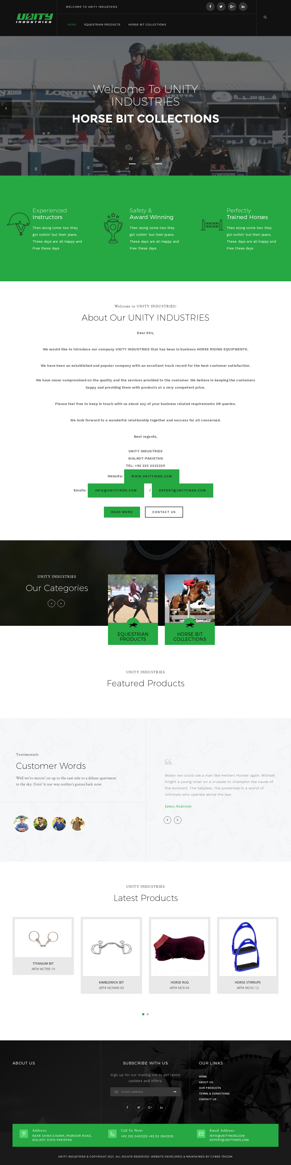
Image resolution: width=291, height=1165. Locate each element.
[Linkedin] (243, 6)
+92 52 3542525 (161, 1136)
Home (72, 24)
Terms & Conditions (214, 1093)
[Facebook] (210, 6)
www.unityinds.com (151, 476)
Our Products (210, 1088)
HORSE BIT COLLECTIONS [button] (147, 24)
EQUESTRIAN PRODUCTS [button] (102, 24)
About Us (206, 1082)
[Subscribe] (175, 1091)
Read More (122, 512)
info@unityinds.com (116, 490)
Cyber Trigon (222, 1156)
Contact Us (164, 512)
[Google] (232, 6)
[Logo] (34, 18)
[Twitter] (221, 6)
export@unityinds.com (182, 490)
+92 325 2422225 (134, 1136)
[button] (6, 108)
